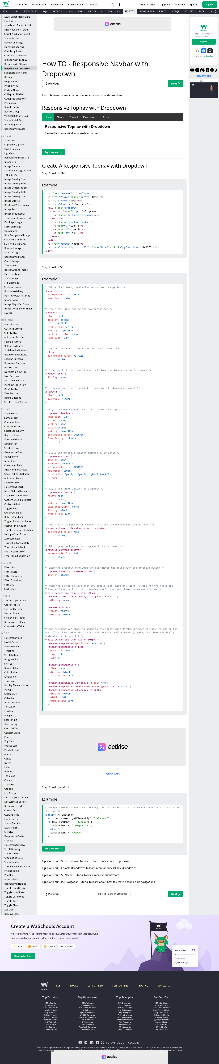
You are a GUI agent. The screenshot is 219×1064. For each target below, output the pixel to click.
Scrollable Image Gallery (17, 170)
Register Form (12, 435)
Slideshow (9, 140)
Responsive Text (13, 806)
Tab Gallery (10, 174)
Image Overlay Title (15, 192)
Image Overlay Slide (15, 183)
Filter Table (10, 571)
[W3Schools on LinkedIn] (197, 70)
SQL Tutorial (50, 1012)
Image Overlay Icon (14, 196)
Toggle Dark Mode (14, 896)
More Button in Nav (15, 384)
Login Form (10, 413)
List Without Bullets (15, 801)
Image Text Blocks (14, 213)
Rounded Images (13, 248)
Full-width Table (13, 609)
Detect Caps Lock (13, 517)
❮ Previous (52, 83)
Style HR (9, 784)
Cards (7, 737)
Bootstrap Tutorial (50, 1019)
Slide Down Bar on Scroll (17, 25)
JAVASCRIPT (31, 11)
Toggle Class (11, 905)
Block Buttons (12, 389)
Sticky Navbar (11, 38)
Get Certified (148, 4)
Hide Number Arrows (15, 469)
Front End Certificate (161, 1010)
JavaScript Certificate (161, 1007)
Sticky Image (11, 278)
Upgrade (165, 4)
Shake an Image (13, 287)
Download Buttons (14, 363)
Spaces (193, 4)
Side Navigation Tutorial (74, 882)
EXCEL (202, 11)
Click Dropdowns (13, 51)
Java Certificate (161, 1022)
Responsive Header (14, 128)
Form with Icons (13, 439)
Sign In (203, 41)
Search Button (12, 482)
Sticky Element (12, 823)
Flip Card (9, 741)
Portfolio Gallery (13, 291)
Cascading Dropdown (15, 55)
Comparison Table (14, 626)
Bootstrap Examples (125, 1019)
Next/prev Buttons (14, 380)
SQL (45, 11)
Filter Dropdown (13, 580)
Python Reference (87, 1012)
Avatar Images (12, 252)
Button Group (12, 111)
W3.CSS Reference (87, 1015)
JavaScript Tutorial (50, 1007)
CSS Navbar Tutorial (72, 875)
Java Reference (87, 1024)
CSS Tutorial (50, 1005)
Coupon (8, 788)
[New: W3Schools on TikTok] (216, 70)
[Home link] (6, 4)
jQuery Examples (125, 1029)
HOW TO (130, 11)
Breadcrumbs (11, 107)
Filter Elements (13, 576)
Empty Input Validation (17, 555)
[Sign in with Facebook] (203, 50)
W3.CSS (92, 11)
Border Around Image (16, 269)
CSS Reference (87, 1005)
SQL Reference (87, 1010)
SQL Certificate (161, 1012)
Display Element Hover (16, 685)
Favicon (8, 312)
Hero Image (10, 230)
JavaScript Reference (87, 1007)
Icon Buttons (11, 376)
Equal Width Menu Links (17, 16)
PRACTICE (143, 985)
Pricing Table (11, 870)
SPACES (74, 985)
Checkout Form (12, 422)
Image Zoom (11, 299)
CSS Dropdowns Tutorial (74, 861)
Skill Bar (8, 663)
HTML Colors (87, 1022)
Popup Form (11, 456)
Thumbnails (11, 265)
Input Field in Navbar (15, 491)
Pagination (10, 102)
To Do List (9, 706)
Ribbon (8, 771)
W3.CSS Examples (125, 1017)
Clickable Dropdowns (72, 868)
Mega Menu (10, 81)
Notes (7, 762)
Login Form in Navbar (16, 495)
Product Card (11, 750)
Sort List (9, 584)
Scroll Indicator (12, 655)
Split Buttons (11, 333)
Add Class (9, 909)
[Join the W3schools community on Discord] (202, 70)
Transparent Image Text (17, 218)
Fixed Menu (10, 21)
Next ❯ (175, 83)
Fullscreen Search (14, 486)
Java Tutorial (50, 1024)
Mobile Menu (11, 85)
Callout (8, 758)
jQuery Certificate (161, 1019)
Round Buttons (12, 397)
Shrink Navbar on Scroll (17, 33)
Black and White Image (16, 205)
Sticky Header (11, 862)
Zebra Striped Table (15, 600)
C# (118, 11)
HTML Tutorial (50, 1003)
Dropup (8, 77)
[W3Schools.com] (44, 987)
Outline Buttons (13, 328)
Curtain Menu (11, 90)
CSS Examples (125, 1005)
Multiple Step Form (15, 534)
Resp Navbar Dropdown (17, 68)
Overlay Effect (12, 728)
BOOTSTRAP (147, 11)
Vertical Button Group (16, 115)
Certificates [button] (75, 4)
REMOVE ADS (112, 773)
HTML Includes (12, 702)
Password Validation (15, 525)
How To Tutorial (50, 1010)
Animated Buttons (14, 337)
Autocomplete (12, 538)
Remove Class (12, 913)
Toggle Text (11, 900)
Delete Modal (11, 646)
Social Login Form (14, 430)
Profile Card (10, 745)
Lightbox (9, 153)
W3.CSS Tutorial (50, 1017)
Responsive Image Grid (16, 157)
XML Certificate (161, 1029)
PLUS (57, 985)
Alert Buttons (12, 324)
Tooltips (9, 680)
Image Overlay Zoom (15, 187)
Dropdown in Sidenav (15, 64)
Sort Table (10, 588)
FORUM (110, 1042)
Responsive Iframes (15, 883)
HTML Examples (124, 1003)
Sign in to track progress (112, 893)
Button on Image (13, 345)
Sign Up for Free (23, 956)
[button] (112, 4)
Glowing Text (11, 814)
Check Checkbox (13, 512)
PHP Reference (87, 1019)
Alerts (7, 754)
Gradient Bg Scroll (14, 857)
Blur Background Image (17, 235)
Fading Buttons (12, 341)
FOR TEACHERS (120, 985)
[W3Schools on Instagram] (212, 70)
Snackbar (9, 840)
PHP (80, 11)
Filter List (9, 567)
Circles (8, 780)
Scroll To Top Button (15, 402)
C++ (110, 11)
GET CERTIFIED (95, 985)
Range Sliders (11, 668)
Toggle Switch (12, 508)
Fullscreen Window (14, 844)
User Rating (10, 724)
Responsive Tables (14, 622)
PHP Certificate (161, 1017)
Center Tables (12, 604)
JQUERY (189, 11)
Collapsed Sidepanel (15, 98)
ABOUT (121, 1042)
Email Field (10, 676)
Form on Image (12, 226)
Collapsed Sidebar (14, 94)
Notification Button (15, 371)
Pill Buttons (11, 367)
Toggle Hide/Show (14, 892)
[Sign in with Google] (197, 50)
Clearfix (8, 831)
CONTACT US (164, 985)
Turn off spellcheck (14, 547)
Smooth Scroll (12, 853)
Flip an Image (11, 282)
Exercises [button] (56, 4)
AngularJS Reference (87, 1027)
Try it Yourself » (53, 152)
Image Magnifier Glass (16, 304)
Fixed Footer (11, 819)
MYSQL (176, 11)
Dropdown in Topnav (15, 59)
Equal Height (11, 827)
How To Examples (125, 1010)
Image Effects (12, 200)
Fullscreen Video (13, 637)
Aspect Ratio (11, 879)
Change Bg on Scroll (15, 239)
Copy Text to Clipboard (16, 473)
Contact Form (12, 426)
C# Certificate (161, 1027)
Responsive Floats (14, 836)
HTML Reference (87, 1003)
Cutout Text (10, 810)
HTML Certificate (161, 1003)
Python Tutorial (50, 1015)
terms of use (170, 1050)
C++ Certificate (161, 1024)
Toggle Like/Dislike (14, 888)
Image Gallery (12, 166)
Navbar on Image (13, 42)
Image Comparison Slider (18, 308)
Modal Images (12, 148)
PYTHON (57, 11)
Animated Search (13, 478)
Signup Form (11, 417)
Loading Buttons (13, 358)
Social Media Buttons (15, 350)
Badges (8, 715)
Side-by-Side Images (15, 243)
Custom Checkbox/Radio (17, 499)
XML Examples (125, 1027)
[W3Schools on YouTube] (192, 70)
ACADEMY (133, 1042)
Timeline (9, 650)
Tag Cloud (9, 775)
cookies (180, 1050)
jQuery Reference (87, 1029)
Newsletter (10, 443)
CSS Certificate (161, 1005)
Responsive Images (14, 256)
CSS (16, 11)
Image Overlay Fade (15, 179)
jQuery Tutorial (50, 1029)
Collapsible (10, 693)
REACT (163, 11)
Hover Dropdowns (14, 46)
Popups (8, 689)
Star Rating (10, 719)
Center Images (12, 261)
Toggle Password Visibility (18, 530)
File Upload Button (14, 551)
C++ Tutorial (50, 1027)
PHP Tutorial (50, 1022)
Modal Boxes (11, 642)
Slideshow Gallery (14, 144)
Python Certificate (161, 1015)
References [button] (38, 4)
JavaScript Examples (124, 1007)
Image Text (10, 209)
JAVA (70, 11)
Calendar (9, 698)
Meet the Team (12, 274)
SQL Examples (125, 1012)
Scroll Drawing (12, 849)
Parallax (8, 875)
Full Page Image (13, 222)
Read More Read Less (15, 354)
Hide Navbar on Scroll (16, 29)
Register (209, 56)
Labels (8, 767)
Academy (180, 4)
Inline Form (10, 461)
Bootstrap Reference (87, 1017)
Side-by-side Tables (14, 617)
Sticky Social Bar (13, 120)
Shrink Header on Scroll (17, 866)
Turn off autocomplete (16, 542)
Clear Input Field (13, 465)
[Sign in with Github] (210, 50)
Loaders (8, 711)
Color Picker (11, 672)
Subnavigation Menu (15, 72)
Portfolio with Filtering (17, 295)
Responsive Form (13, 452)
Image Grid (10, 161)
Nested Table (11, 613)
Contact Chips (12, 732)
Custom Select (12, 504)
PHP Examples (125, 1022)
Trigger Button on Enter (17, 521)
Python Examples (125, 1015)
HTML (5, 11)
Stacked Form (11, 448)
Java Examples (125, 1024)
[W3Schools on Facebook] (207, 70)
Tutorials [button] (20, 4)
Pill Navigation (12, 124)
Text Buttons (11, 393)
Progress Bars (12, 659)
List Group (10, 793)
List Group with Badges (17, 797)
